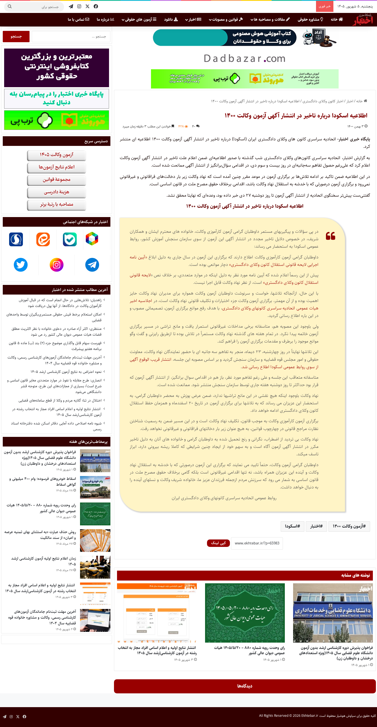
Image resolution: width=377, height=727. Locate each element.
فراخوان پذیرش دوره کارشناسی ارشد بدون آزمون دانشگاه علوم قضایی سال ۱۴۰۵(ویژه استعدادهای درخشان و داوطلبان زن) (336, 653)
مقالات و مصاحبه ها (270, 20)
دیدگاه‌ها (245, 686)
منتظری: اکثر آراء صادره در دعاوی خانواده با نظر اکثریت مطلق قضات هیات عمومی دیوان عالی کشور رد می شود (57, 332)
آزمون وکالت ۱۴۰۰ (348, 526)
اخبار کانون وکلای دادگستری (322, 101)
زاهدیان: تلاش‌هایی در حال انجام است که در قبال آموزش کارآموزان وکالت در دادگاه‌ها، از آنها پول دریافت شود (60, 303)
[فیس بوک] (96, 7)
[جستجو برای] (9, 7)
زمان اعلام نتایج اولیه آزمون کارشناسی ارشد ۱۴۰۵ (43, 561)
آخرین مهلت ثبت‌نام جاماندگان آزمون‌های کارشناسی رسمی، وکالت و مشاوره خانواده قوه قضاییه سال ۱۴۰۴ (54, 360)
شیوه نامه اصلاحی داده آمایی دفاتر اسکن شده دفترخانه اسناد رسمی (56, 426)
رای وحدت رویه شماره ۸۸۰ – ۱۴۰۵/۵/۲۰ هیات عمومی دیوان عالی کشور (249, 650)
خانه (335, 20)
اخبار (193, 20)
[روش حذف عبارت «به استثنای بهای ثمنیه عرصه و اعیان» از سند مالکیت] (95, 540)
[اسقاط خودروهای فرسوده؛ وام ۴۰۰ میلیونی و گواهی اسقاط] (95, 487)
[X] (87, 7)
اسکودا (291, 526)
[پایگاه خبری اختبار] (362, 19)
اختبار (315, 526)
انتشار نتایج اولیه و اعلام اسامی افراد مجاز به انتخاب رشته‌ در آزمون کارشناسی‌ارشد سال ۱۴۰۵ (157, 650)
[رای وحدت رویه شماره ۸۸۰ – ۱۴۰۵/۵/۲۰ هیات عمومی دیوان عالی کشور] (245, 613)
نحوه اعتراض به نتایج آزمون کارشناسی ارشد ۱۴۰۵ (66, 372)
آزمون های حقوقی (139, 20)
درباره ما (103, 20)
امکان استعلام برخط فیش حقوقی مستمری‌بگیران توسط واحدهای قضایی (54, 317)
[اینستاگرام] (79, 7)
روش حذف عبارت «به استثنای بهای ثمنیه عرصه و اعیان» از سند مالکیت (40, 535)
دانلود (169, 20)
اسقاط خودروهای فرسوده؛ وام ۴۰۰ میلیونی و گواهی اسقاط (42, 482)
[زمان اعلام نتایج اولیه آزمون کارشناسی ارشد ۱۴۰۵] (95, 567)
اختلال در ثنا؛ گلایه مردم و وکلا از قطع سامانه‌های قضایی (60, 400)
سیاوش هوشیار (346, 715)
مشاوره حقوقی (309, 20)
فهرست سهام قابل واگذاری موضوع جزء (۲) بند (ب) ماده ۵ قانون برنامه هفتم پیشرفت (55, 346)
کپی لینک (218, 543)
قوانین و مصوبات (225, 20)
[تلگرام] (71, 7)
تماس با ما (76, 20)
